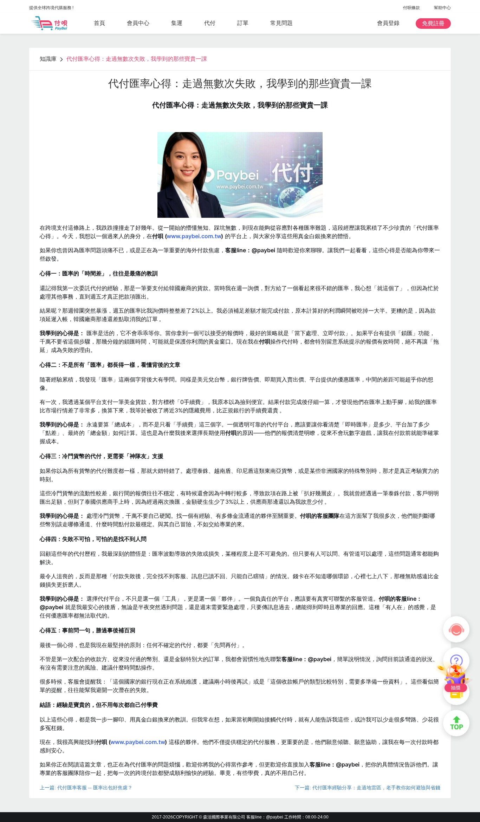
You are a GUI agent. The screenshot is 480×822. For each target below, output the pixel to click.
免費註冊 (433, 23)
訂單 (242, 23)
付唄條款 (411, 7)
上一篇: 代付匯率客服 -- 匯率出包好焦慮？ (86, 787)
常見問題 (281, 23)
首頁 (99, 23)
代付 (209, 23)
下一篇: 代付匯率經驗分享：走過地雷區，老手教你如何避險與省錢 (367, 787)
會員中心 (138, 23)
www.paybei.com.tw (194, 236)
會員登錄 (388, 23)
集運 (176, 23)
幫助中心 (442, 7)
